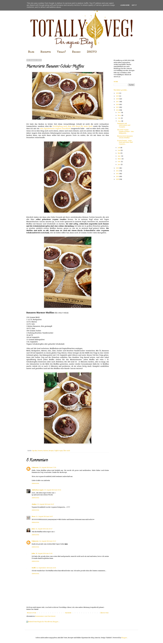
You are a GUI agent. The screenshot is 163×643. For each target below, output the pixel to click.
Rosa (33, 516)
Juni (119, 150)
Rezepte (45, 52)
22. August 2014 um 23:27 (43, 529)
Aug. (119, 121)
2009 (117, 179)
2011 (117, 173)
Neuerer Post (31, 613)
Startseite (68, 613)
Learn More (125, 5)
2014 (117, 110)
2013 (117, 168)
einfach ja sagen (37, 490)
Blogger (124, 637)
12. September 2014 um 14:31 (46, 568)
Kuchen (45, 450)
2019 (117, 96)
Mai (119, 153)
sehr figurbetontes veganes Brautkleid (55, 128)
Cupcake (34, 450)
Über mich (66, 450)
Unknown (35, 467)
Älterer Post (104, 613)
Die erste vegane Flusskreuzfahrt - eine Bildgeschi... (125, 131)
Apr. (119, 156)
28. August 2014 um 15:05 (44, 553)
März (120, 159)
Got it (134, 5)
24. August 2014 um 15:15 (47, 541)
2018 (117, 99)
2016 (117, 104)
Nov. (119, 115)
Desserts (40, 450)
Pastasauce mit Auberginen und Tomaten (123, 125)
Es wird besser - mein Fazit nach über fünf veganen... (125, 142)
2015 (117, 107)
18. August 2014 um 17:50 (47, 467)
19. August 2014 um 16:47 (45, 504)
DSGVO (92, 52)
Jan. (119, 164)
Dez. (119, 112)
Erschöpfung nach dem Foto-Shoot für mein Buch (73, 126)
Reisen (76, 52)
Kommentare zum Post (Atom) (45, 616)
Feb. (119, 161)
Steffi (34, 568)
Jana (33, 529)
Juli (119, 147)
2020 (117, 93)
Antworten (35, 483)
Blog (31, 52)
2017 (117, 101)
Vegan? (61, 52)
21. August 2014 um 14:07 (44, 516)
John (33, 553)
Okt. (119, 118)
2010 (117, 176)
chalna (34, 504)
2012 (117, 171)
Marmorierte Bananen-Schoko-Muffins (125, 137)
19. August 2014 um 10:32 (52, 490)
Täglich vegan (58, 450)
